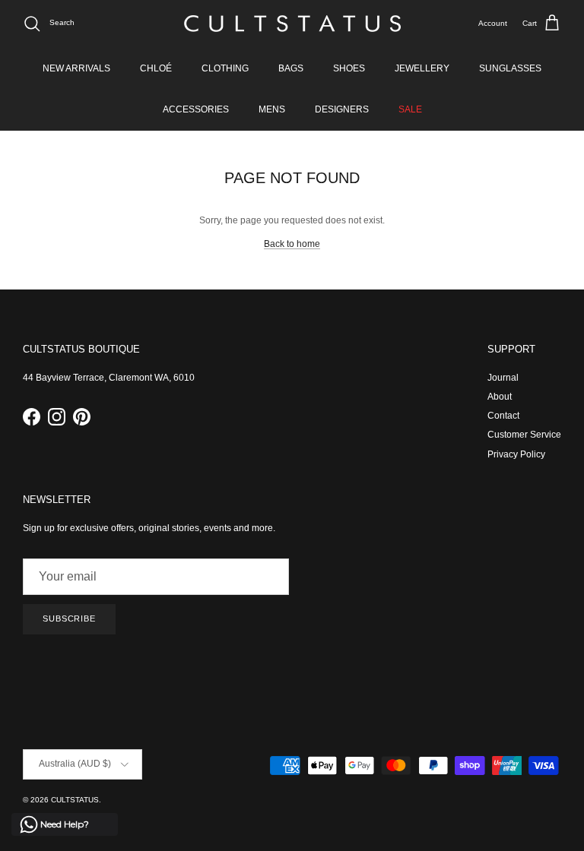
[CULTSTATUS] (292, 23)
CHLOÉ (156, 68)
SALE (410, 109)
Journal (503, 377)
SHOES (349, 68)
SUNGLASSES (510, 68)
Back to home (292, 244)
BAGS (290, 68)
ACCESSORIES (196, 109)
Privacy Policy (516, 454)
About (499, 396)
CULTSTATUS (75, 800)
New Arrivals (76, 68)
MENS (272, 109)
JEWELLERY (422, 68)
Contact (503, 415)
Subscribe (69, 618)
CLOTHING (225, 68)
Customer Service (524, 434)
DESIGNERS (342, 109)
